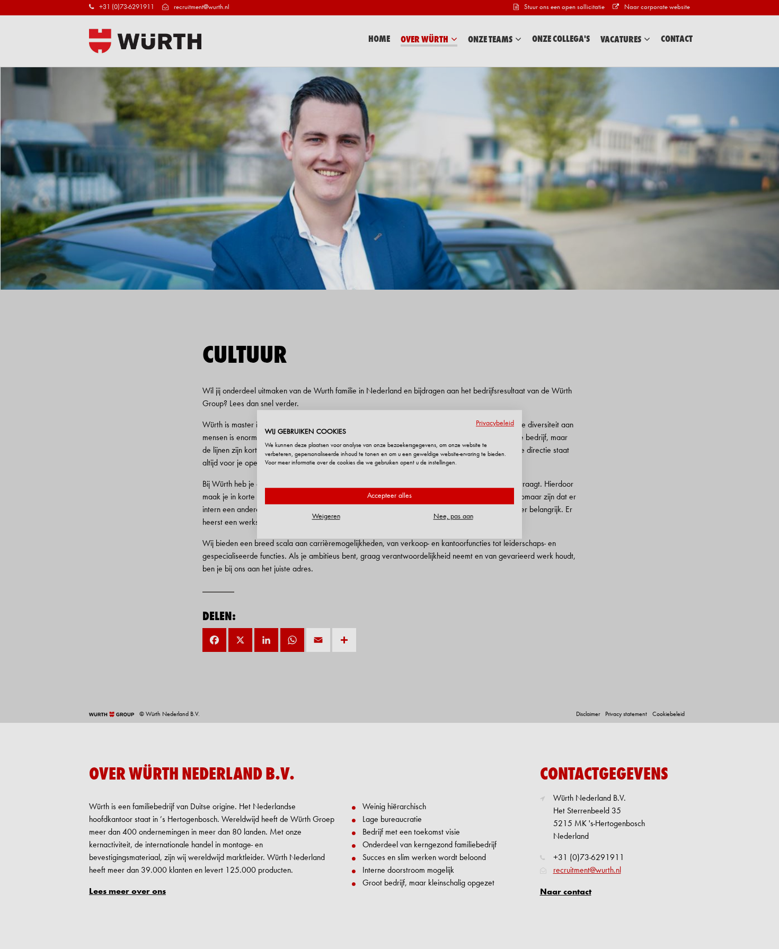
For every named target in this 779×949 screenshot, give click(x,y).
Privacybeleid (495, 423)
